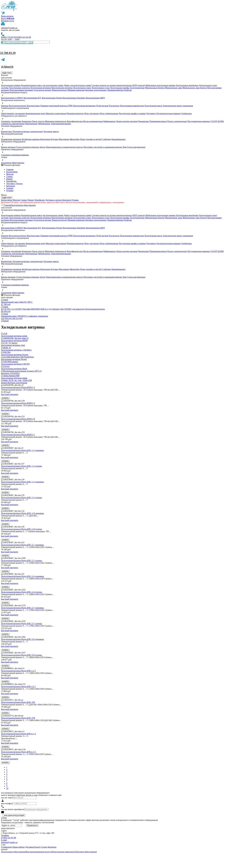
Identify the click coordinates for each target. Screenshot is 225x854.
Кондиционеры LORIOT (12, 98)
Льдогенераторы (137, 88)
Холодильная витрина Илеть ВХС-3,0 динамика (22, 639)
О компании (6, 847)
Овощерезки (143, 121)
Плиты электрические (177, 121)
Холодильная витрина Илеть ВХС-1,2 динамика (22, 450)
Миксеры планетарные (56, 113)
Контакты (10, 186)
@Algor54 (7, 66)
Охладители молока (42, 90)
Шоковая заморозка (76, 90)
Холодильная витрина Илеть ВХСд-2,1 (18, 686)
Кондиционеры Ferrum (52, 98)
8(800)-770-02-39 (8, 37)
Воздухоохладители (17, 106)
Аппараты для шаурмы (11, 121)
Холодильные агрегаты (19, 88)
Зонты (42, 147)
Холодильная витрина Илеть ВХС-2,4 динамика (22, 576)
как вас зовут (7, 797)
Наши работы (18, 847)
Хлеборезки (186, 113)
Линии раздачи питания (126, 121)
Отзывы (9, 190)
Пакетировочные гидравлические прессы (64, 147)
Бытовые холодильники (96, 90)
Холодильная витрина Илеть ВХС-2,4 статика (21, 592)
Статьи (44, 847)
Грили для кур (38, 121)
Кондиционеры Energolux (74, 98)
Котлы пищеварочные (93, 121)
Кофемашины (109, 121)
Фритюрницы (31, 124)
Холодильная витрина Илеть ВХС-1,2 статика (21, 466)
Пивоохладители (59, 90)
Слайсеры (106, 139)
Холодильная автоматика (84, 106)
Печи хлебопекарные (108, 113)
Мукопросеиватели (75, 113)
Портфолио (11, 181)
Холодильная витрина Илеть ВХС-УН (18, 718)
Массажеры (64, 139)
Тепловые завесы (51, 131)
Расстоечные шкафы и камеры (132, 113)
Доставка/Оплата (32, 847)
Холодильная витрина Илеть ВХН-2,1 (18, 435)
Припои (4, 106)
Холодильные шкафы (119, 88)
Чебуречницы (44, 124)
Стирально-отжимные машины (15, 155)
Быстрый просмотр (9, 394)
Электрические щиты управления (178, 106)
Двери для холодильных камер (77, 85)
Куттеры (54, 139)
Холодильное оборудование (23, 205)
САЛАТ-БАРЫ (217, 121)
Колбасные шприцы (31, 139)
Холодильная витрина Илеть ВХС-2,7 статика (21, 623)
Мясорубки (75, 139)
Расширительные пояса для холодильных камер (42, 85)
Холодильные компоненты (64, 852)
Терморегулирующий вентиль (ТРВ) (56, 106)
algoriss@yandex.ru (9, 28)
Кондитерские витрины (62, 88)
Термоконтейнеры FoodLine (119, 90)
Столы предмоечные (136, 147)
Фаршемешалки (118, 139)
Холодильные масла (153, 106)
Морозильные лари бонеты (195, 88)
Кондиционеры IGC (32, 98)
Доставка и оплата (53, 200)
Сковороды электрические (13, 124)
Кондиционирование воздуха (39, 852)
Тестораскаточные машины (168, 113)
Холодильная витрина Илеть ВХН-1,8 (18, 419)
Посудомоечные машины (198, 121)
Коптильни (45, 139)
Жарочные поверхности (55, 121)
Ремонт (9, 179)
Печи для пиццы (91, 113)
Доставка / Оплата (14, 183)
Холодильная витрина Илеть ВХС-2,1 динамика (22, 545)
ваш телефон (6, 803)
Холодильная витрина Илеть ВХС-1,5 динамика (22, 482)
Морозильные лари (173, 88)
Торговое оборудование (86, 852)
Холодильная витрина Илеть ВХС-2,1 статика (21, 560)
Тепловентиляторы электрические (27, 131)
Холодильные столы (101, 88)
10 (7, 788)
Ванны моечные (8, 147)
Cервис (9, 176)
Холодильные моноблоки (187, 85)
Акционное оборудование (12, 163)
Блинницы (26, 121)
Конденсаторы (33, 106)
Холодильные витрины (40, 88)
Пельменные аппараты (11, 139)
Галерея (9, 188)
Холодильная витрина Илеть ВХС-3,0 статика (21, 655)
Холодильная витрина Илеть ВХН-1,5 (18, 403)
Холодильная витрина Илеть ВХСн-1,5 (18, 752)
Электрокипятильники (61, 124)
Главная (9, 169)
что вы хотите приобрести (12, 809)
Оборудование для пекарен (13, 113)
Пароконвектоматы (158, 121)
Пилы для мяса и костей (90, 139)
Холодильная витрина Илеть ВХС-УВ (18, 702)
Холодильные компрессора (132, 106)
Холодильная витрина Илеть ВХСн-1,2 (18, 734)
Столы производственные (27, 147)
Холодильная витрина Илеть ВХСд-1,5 (18, 671)
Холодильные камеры (10, 85)
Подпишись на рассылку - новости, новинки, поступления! (27, 822)
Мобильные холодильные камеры (160, 85)
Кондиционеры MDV (95, 98)
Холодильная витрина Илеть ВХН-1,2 (18, 387)
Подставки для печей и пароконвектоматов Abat (104, 147)
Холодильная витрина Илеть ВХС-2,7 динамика (22, 608)
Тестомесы (151, 113)
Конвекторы (6, 131)
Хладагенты (114, 106)
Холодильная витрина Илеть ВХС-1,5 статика (21, 497)
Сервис (24, 200)
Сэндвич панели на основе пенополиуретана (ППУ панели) (118, 85)
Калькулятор (11, 172)
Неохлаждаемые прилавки (21, 90)
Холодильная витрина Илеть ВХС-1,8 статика (21, 529)
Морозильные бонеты (154, 88)
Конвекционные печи (35, 113)
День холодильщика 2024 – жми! (18, 43)
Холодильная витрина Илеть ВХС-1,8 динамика (22, 513)
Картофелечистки (75, 121)
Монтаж (10, 174)
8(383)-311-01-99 (23, 37)
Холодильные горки (82, 88)
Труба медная (102, 106)
